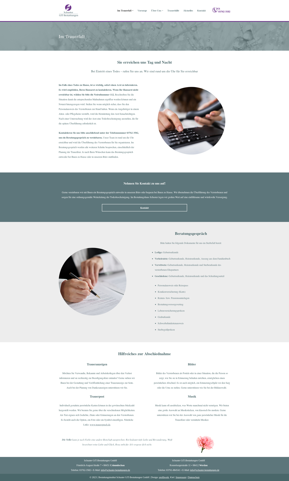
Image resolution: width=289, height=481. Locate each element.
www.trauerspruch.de (100, 424)
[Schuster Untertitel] (68, 10)
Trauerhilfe (173, 10)
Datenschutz (194, 477)
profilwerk (164, 477)
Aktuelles (188, 10)
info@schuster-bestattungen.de (115, 470)
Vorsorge (142, 10)
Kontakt (201, 10)
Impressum (181, 477)
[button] (132, 10)
